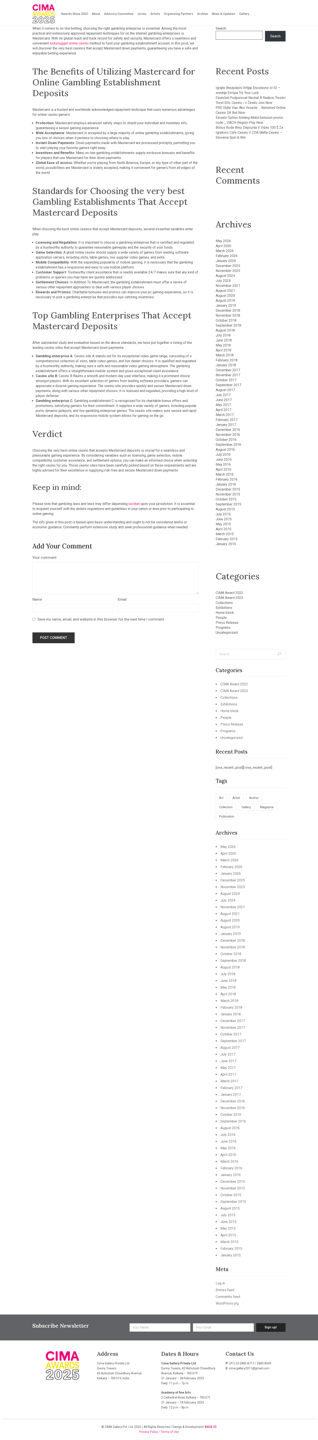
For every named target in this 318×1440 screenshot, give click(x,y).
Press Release (227, 623)
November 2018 (228, 315)
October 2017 (226, 380)
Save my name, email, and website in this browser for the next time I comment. (101, 619)
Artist (236, 798)
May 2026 (223, 241)
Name (37, 599)
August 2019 (225, 300)
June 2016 (224, 459)
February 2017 (227, 420)
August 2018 (225, 330)
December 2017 (228, 370)
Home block (225, 613)
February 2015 (227, 539)
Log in (220, 1283)
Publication (226, 816)
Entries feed (225, 1290)
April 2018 (223, 350)
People (221, 618)
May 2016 (223, 464)
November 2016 (228, 435)
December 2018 (228, 310)
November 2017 (228, 375)
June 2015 (224, 519)
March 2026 (225, 251)
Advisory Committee (118, 14)
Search (221, 28)
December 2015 (228, 489)
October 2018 (226, 320)
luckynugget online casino (69, 43)
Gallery (244, 14)
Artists (155, 14)
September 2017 (228, 385)
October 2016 (226, 440)
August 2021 (225, 291)
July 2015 (223, 514)
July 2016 (223, 454)
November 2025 (228, 271)
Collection (226, 807)
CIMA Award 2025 (229, 598)
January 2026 (226, 261)
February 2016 (227, 479)
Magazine (267, 807)
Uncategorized (227, 632)
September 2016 (228, 445)
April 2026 (223, 246)
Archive (202, 14)
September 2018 (228, 325)
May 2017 (223, 405)
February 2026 (227, 256)
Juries (141, 14)
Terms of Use (170, 1432)
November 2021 (228, 286)
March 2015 (225, 534)
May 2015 (223, 524)
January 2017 (226, 425)
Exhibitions (224, 608)
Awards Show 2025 (74, 14)
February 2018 (227, 360)
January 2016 (226, 484)
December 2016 (228, 430)
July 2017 (223, 395)
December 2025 (228, 266)
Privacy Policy (149, 1432)
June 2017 (224, 400)
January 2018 (226, 365)
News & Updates (223, 14)
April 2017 (223, 410)
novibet (134, 504)
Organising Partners (178, 14)
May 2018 (223, 345)
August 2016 (225, 450)
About (96, 14)
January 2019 (226, 305)
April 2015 (223, 529)
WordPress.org (227, 1303)
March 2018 (225, 355)
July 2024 (223, 281)
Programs (223, 628)
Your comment (44, 557)
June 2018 (224, 340)
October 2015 (226, 499)
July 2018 (223, 335)
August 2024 (225, 276)
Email (122, 599)
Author (254, 798)
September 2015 (228, 504)
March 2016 (225, 474)
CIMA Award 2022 (229, 593)
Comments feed (228, 1297)
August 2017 (225, 390)
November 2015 (228, 494)
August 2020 (225, 296)
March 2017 (225, 415)
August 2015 (225, 509)
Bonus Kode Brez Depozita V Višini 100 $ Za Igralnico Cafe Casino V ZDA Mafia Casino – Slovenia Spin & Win (249, 132)
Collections (224, 603)
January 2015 (226, 544)
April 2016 (223, 469)
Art (221, 798)
